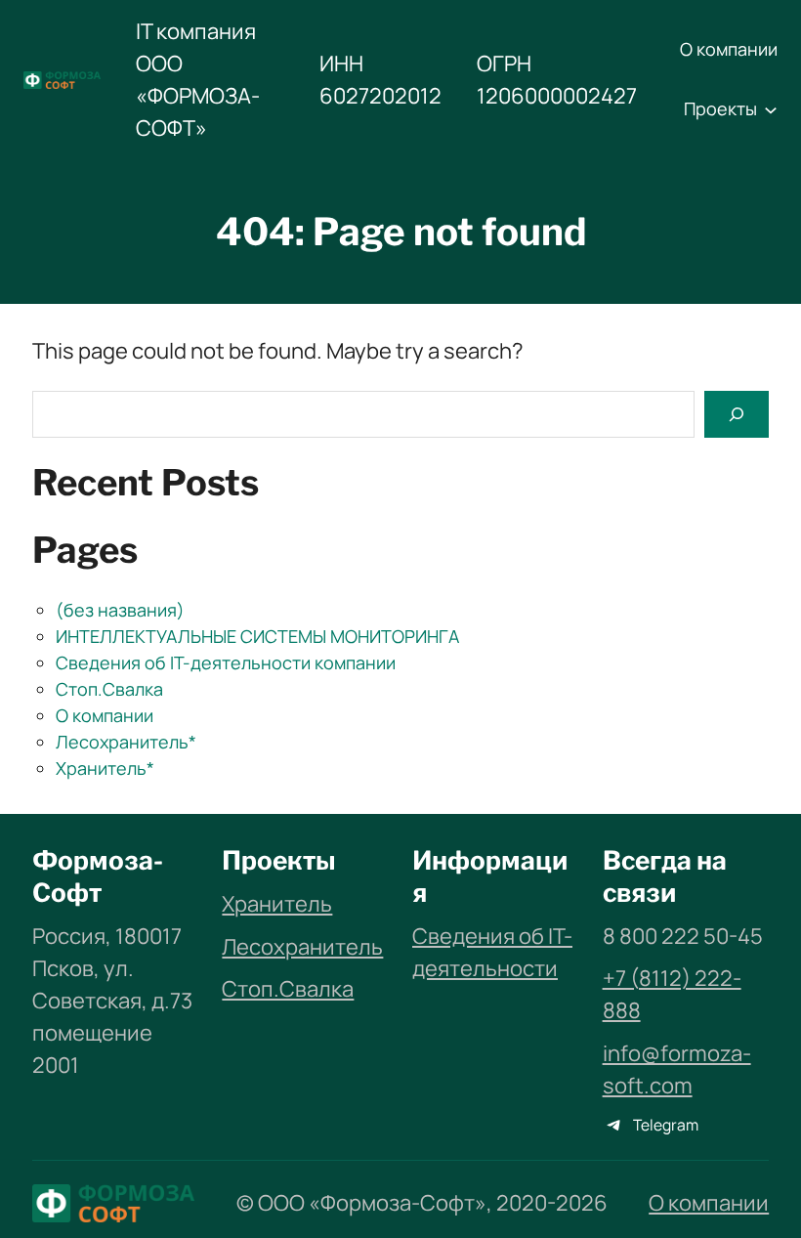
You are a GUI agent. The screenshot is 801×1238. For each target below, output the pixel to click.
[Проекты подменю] (771, 109)
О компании (104, 715)
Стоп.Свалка (109, 689)
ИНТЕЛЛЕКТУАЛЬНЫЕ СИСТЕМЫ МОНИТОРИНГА (257, 636)
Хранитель (277, 903)
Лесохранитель (302, 946)
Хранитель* (105, 768)
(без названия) (120, 609)
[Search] (736, 414)
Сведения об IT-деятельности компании (226, 662)
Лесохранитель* (126, 741)
